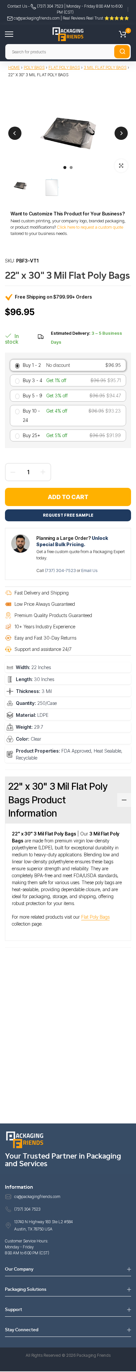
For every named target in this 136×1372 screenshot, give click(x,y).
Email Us (89, 570)
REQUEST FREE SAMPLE (68, 515)
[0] (122, 34)
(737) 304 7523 (49, 6)
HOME (14, 67)
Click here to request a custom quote (90, 227)
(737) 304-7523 (61, 570)
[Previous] (14, 133)
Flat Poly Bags (64, 67)
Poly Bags (34, 67)
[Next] (121, 133)
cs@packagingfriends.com (37, 18)
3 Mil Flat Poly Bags (105, 67)
